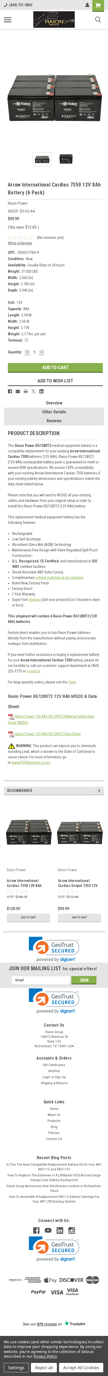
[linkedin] (60, 1230)
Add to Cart (28, 917)
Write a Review (20, 243)
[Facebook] (10, 391)
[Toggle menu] (7, 19)
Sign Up (60, 1077)
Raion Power (16, 870)
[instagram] (71, 1230)
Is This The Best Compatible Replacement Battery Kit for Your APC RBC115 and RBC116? (54, 1167)
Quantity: (15, 352)
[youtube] (48, 1230)
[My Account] (87, 5)
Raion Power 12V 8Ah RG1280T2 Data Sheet (47, 734)
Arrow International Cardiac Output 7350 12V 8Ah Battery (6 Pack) (78, 884)
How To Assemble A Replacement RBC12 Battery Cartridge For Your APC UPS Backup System (54, 1199)
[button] (54, 949)
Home (54, 1109)
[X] (33, 391)
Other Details (54, 411)
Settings (16, 1367)
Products (54, 1121)
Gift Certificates (54, 1065)
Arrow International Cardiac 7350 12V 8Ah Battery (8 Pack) (24, 884)
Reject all (44, 1367)
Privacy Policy (45, 1356)
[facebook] (36, 1230)
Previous (8, 97)
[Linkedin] (41, 391)
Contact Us (54, 1139)
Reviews (54, 420)
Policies (54, 1133)
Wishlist (54, 1071)
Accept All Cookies (81, 1367)
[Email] (18, 391)
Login (46, 1077)
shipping (35, 599)
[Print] (26, 391)
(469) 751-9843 (20, 5)
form (72, 682)
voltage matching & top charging (59, 577)
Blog (54, 1127)
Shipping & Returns (54, 1083)
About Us (54, 1115)
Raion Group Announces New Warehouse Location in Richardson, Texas (54, 1188)
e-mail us (33, 671)
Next (100, 97)
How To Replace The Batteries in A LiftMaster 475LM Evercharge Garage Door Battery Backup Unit (54, 1178)
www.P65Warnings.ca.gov (31, 762)
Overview (54, 403)
